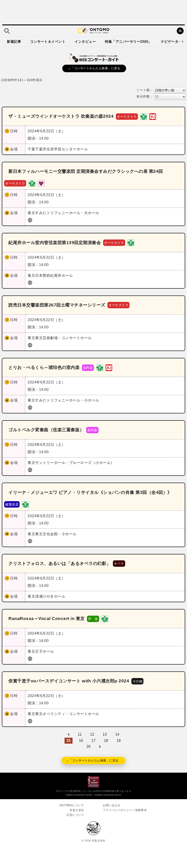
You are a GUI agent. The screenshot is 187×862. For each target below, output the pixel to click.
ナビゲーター (171, 41)
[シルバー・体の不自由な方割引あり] (41, 183)
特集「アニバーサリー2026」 (128, 41)
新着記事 (14, 41)
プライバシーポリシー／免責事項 (125, 810)
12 (92, 734)
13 (105, 734)
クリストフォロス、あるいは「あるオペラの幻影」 (59, 563)
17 (93, 740)
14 (117, 734)
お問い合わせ (111, 805)
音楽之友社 (77, 810)
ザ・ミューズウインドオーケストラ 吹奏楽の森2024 (61, 116)
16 (81, 740)
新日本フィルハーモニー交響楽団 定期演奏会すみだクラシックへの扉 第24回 (85, 171)
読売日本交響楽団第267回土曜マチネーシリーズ (56, 305)
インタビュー (85, 41)
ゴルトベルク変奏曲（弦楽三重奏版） (46, 429)
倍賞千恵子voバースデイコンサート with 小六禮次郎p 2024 (68, 680)
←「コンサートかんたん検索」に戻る (94, 68)
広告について (75, 815)
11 (80, 734)
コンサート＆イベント (47, 41)
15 (68, 740)
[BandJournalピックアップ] (152, 116)
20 (88, 746)
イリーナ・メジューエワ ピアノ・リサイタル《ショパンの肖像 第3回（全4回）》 (90, 492)
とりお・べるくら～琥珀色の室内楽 (44, 367)
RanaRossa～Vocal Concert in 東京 (46, 618)
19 (119, 740)
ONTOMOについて (71, 805)
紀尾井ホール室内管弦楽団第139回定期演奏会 (54, 242)
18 (106, 740)
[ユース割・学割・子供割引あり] (143, 116)
